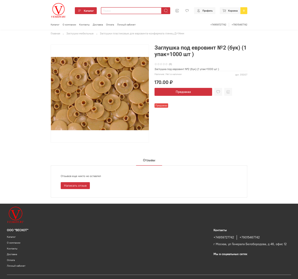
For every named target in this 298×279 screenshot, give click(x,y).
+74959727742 (218, 24)
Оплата (110, 24)
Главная (55, 33)
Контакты (84, 24)
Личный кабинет (126, 24)
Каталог (89, 10)
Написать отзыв (75, 185)
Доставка (98, 24)
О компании (69, 24)
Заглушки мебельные (80, 33)
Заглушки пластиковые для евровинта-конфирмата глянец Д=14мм (142, 33)
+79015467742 (239, 24)
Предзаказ (183, 92)
